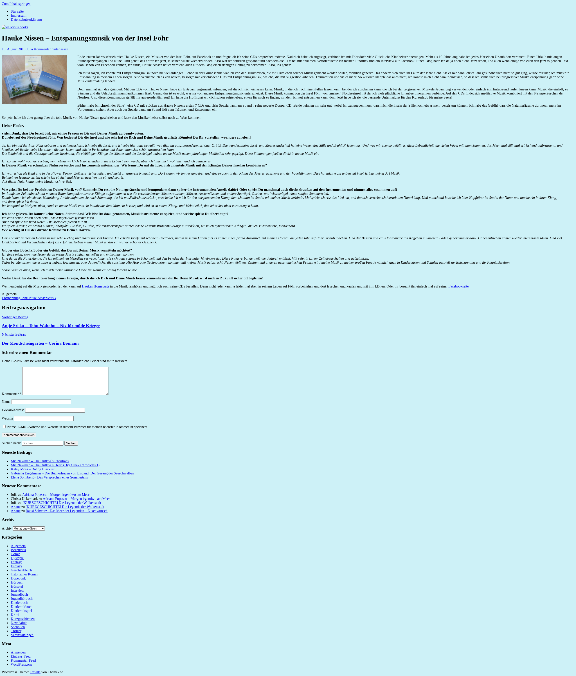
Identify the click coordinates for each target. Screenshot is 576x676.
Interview (17, 590)
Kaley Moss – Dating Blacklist (32, 469)
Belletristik (18, 550)
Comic (15, 554)
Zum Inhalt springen (16, 4)
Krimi (15, 615)
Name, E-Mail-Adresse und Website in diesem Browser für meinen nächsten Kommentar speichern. (77, 427)
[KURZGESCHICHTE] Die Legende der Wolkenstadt (61, 503)
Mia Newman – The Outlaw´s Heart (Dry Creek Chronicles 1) (55, 465)
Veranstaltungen (22, 635)
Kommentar (11, 394)
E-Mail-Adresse (13, 410)
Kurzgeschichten (23, 619)
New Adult (19, 623)
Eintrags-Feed (21, 656)
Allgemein (18, 546)
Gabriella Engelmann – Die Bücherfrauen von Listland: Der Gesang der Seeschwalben (72, 473)
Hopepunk (18, 578)
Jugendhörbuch (22, 598)
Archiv (7, 528)
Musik (51, 298)
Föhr (23, 298)
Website (7, 418)
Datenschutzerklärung (26, 19)
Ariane (15, 507)
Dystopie (17, 558)
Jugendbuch (19, 594)
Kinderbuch (19, 602)
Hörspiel (17, 586)
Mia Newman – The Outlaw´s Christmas (40, 461)
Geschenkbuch (21, 570)
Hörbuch (17, 582)
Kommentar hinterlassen (51, 49)
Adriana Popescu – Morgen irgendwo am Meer (55, 494)
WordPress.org (21, 664)
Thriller (16, 631)
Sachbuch (18, 627)
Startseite (17, 11)
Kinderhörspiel (21, 611)
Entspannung (11, 298)
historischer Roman (24, 574)
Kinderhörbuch (21, 607)
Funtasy (16, 566)
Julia (29, 49)
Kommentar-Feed (23, 660)
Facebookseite (458, 286)
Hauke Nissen (37, 298)
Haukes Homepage (95, 286)
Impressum (18, 15)
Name (6, 402)
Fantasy (16, 562)
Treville (35, 672)
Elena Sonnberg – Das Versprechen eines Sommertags (49, 477)
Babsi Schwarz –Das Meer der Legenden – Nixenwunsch (67, 511)
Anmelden (18, 652)
